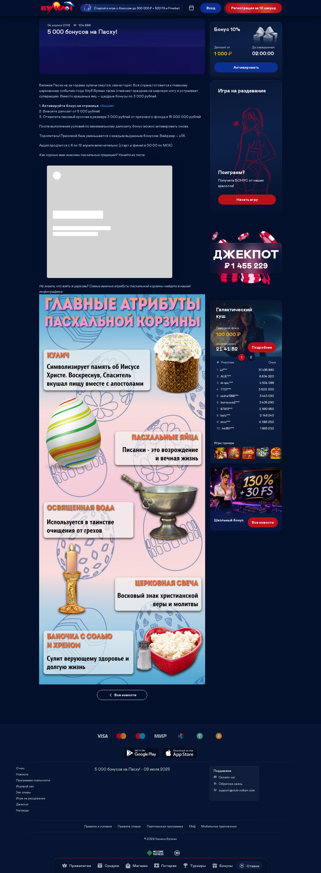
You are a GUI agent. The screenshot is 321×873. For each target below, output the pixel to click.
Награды (22, 810)
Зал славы (23, 792)
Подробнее (262, 347)
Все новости (125, 694)
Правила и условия (98, 826)
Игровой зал (25, 786)
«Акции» (106, 105)
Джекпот (22, 804)
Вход (210, 8)
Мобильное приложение (219, 826)
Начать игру (247, 199)
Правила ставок (129, 826)
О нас (20, 768)
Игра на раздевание (30, 798)
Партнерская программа (165, 826)
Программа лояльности (33, 780)
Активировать (246, 67)
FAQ (192, 826)
